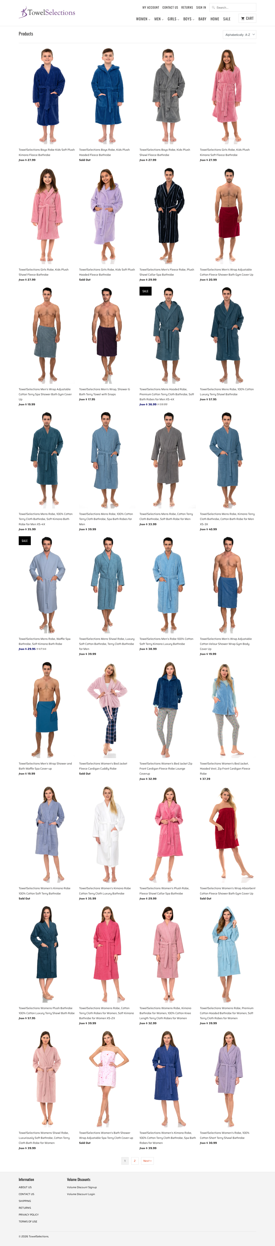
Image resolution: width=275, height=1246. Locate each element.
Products (26, 33)
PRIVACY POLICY (29, 1215)
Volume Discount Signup (82, 1187)
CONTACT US (170, 7)
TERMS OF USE (28, 1221)
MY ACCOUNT (151, 7)
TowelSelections (38, 1236)
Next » (147, 1161)
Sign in (201, 7)
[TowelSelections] (47, 11)
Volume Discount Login (81, 1194)
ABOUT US (25, 1187)
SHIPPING (25, 1201)
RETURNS (187, 7)
